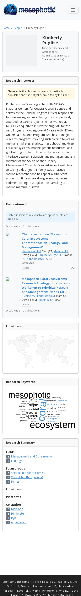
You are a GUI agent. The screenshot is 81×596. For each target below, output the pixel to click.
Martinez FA (61, 251)
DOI (72, 267)
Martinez (17, 509)
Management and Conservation (32, 456)
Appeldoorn (19, 522)
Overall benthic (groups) (27, 477)
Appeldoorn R (35, 259)
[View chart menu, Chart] (73, 335)
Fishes (15, 481)
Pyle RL (57, 255)
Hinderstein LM (31, 251)
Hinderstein (18, 513)
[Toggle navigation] (73, 10)
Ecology (16, 461)
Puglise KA (45, 255)
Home (6, 27)
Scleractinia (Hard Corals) (28, 473)
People (18, 27)
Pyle (14, 518)
